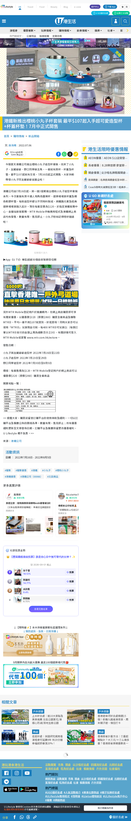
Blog (66, 6)
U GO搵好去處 (102, 13)
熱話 (35, 732)
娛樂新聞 (44, 36)
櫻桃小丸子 (63, 470)
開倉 (68, 764)
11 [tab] (71, 43)
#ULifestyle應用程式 (57, 796)
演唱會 (13, 30)
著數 (8, 470)
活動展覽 (50, 764)
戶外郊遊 (38, 711)
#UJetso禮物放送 (91, 796)
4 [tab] (67, 39)
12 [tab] (74, 43)
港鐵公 (15, 441)
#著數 (48, 800)
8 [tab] (61, 43)
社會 (79, 768)
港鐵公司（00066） (32, 476)
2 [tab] (61, 39)
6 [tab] (74, 39)
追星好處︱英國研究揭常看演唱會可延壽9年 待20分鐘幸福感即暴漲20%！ (47, 739)
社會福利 (114, 768)
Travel (30, 6)
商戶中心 (95, 6)
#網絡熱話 (59, 800)
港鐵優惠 (11, 476)
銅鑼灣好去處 (99, 764)
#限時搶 (75, 796)
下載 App (112, 6)
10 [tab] (67, 43)
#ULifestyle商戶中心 (115, 796)
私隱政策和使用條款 (14, 809)
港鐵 (35, 470)
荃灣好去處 (52, 768)
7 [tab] (58, 43)
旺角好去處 (67, 768)
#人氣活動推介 (72, 792)
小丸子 (47, 470)
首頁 (6, 136)
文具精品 (53, 476)
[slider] (40, 304)
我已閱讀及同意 (105, 808)
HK (20, 6)
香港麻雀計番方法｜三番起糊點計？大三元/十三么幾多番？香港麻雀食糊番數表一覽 (113, 741)
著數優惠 (22, 470)
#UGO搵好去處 (53, 792)
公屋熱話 (31, 36)
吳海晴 (12, 145)
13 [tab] (66, 47)
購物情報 (18, 136)
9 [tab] (64, 43)
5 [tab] (71, 39)
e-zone (77, 6)
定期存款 (57, 36)
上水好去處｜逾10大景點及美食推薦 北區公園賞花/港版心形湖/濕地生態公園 (47, 719)
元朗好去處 (116, 764)
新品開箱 (33, 136)
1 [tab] (58, 39)
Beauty (54, 6)
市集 (60, 764)
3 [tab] (64, 39)
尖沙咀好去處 (81, 764)
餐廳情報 (89, 768)
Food (41, 6)
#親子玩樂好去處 (110, 792)
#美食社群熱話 (90, 792)
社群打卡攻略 (122, 13)
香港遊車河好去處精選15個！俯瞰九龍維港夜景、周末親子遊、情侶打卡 (113, 719)
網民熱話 (50, 779)
